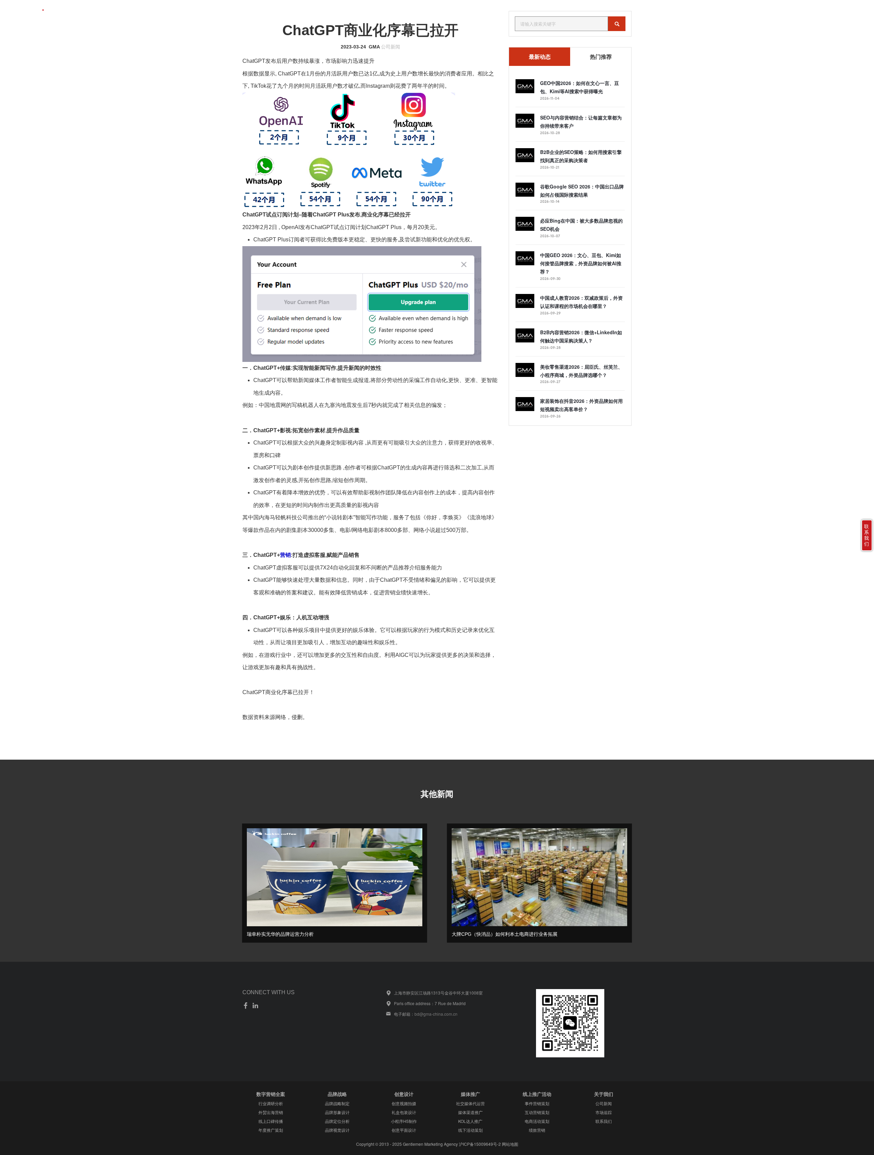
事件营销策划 (537, 1103)
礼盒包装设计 (404, 1112)
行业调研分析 (270, 1103)
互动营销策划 (537, 1112)
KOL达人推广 (470, 1121)
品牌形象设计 (337, 1112)
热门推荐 (601, 57)
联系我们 (821, 11)
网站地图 (510, 1144)
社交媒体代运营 (470, 1103)
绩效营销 (537, 1130)
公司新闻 (390, 47)
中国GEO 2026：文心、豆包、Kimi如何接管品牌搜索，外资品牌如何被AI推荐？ (580, 263)
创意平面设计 (404, 1130)
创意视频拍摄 (404, 1103)
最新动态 (540, 57)
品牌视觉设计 (337, 1130)
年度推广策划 (270, 1130)
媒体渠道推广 (470, 1112)
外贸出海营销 (270, 1112)
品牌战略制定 (337, 1103)
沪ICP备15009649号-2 (480, 1144)
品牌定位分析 (337, 1121)
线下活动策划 (470, 1130)
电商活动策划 (537, 1121)
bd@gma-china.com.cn (435, 1014)
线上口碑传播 (270, 1121)
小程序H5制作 (404, 1121)
